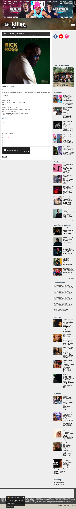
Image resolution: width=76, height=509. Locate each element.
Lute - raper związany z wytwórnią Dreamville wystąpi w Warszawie (68, 260)
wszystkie (71, 221)
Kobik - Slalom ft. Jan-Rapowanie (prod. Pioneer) (68, 187)
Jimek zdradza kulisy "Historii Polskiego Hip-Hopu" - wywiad (67, 198)
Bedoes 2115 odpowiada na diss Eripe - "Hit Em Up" (68, 148)
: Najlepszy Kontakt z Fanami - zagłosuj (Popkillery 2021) (63, 310)
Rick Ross (7, 122)
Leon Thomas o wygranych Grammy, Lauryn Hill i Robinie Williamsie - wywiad (67, 446)
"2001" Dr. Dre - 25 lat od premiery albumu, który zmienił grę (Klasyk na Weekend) (68, 377)
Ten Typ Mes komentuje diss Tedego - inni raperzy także (67, 97)
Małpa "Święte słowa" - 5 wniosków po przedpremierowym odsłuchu (68, 337)
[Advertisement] (24, 128)
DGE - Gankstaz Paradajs (67, 176)
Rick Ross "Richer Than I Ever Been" (16, 33)
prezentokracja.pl (58, 482)
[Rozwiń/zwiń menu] (73, 25)
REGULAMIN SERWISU (6, 503)
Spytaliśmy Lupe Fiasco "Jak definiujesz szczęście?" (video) (68, 431)
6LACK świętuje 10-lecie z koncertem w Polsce (68, 239)
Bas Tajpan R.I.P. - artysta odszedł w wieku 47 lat (68, 123)
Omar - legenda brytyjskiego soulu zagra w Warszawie (68, 269)
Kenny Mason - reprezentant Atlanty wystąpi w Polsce (68, 229)
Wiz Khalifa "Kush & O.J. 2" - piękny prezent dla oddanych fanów (68, 349)
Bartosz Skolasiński (22, 35)
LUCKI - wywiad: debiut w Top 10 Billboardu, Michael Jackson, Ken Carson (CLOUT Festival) (68, 416)
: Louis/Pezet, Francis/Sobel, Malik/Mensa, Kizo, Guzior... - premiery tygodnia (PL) (62, 292)
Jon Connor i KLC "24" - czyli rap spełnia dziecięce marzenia (68, 321)
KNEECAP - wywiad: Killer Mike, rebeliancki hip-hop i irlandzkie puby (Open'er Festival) (68, 399)
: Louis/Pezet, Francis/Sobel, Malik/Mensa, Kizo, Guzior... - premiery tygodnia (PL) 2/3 (63, 286)
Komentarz (5, 138)
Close (23, 497)
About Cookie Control (8, 497)
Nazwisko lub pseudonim (8, 133)
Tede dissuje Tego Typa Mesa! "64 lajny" (68, 136)
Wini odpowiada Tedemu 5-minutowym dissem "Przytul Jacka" (67, 110)
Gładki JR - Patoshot (66, 210)
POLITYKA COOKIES (30, 503)
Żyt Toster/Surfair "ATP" (68, 165)
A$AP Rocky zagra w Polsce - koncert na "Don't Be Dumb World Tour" (68, 249)
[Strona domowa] (14, 25)
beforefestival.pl (58, 484)
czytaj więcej (10, 506)
